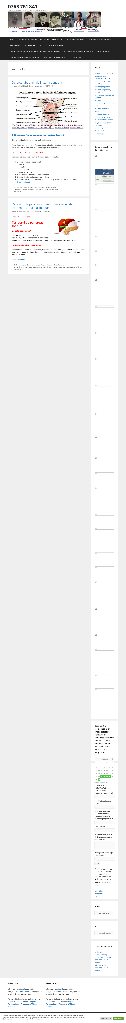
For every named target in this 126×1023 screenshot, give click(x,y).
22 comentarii (18, 191)
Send (97, 863)
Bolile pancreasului (20, 265)
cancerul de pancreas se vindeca (52, 267)
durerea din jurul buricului (36, 189)
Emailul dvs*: (100, 827)
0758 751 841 (22, 6)
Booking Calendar (103, 782)
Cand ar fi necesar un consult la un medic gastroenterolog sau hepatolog (35, 51)
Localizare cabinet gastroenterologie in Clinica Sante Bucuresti (40, 39)
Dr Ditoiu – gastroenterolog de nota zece (78, 51)
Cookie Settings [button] (106, 1018)
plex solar (55, 189)
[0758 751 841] (54, 22)
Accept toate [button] (118, 1018)
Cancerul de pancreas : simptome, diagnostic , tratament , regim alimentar (43, 205)
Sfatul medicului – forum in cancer (102, 959)
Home (12, 39)
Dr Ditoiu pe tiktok (75, 57)
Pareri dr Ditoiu (15, 45)
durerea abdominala (20, 189)
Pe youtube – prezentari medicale (100, 39)
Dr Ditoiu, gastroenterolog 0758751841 (100, 954)
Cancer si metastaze (33, 265)
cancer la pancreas (34, 267)
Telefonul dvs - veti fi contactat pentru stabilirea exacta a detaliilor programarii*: (103, 815)
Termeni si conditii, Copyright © (54, 57)
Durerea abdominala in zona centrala (37, 82)
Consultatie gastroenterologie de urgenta (24, 57)
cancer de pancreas (20, 267)
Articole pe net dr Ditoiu (32, 45)
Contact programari (103, 51)
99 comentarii (18, 269)
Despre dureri (18, 187)
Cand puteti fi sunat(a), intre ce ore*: (104, 854)
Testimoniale (99, 134)
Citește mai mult (23, 182)
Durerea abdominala (30, 187)
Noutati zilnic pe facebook (54, 45)
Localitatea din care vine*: (102, 802)
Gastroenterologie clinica (49, 265)
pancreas (48, 189)
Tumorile (61, 265)
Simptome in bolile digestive (47, 187)
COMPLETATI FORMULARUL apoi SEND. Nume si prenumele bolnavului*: (104, 789)
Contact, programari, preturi (75, 39)
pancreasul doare (76, 267)
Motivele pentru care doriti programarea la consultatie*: (103, 836)
